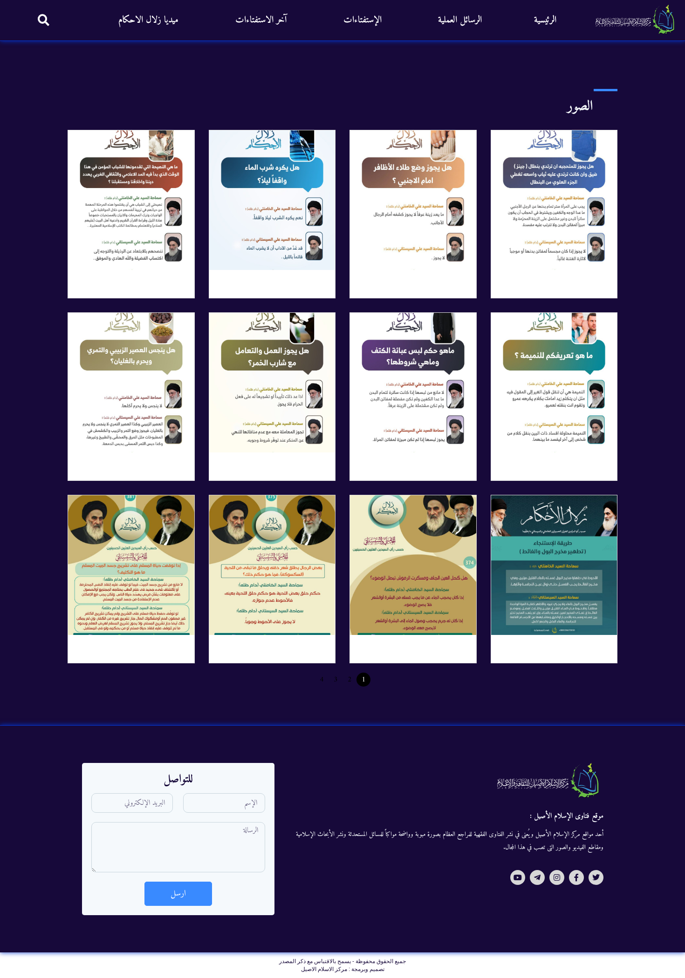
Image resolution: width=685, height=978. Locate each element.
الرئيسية (545, 20)
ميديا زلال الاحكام (148, 20)
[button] (43, 19)
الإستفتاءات (362, 20)
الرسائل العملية (460, 20)
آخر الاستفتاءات (261, 20)
